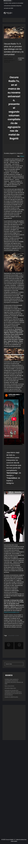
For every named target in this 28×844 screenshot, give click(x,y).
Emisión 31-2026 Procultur (11, 697)
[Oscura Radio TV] (8, 13)
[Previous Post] (8, 644)
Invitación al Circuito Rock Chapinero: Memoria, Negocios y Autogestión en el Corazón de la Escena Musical (13, 693)
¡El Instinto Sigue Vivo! (10, 688)
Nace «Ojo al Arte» (9, 686)
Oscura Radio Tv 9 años (13, 635)
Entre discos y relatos (9, 61)
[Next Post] (19, 645)
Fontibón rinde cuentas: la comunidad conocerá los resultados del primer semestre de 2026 (13, 5)
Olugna (22, 156)
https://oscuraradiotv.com (11, 612)
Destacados (8, 58)
